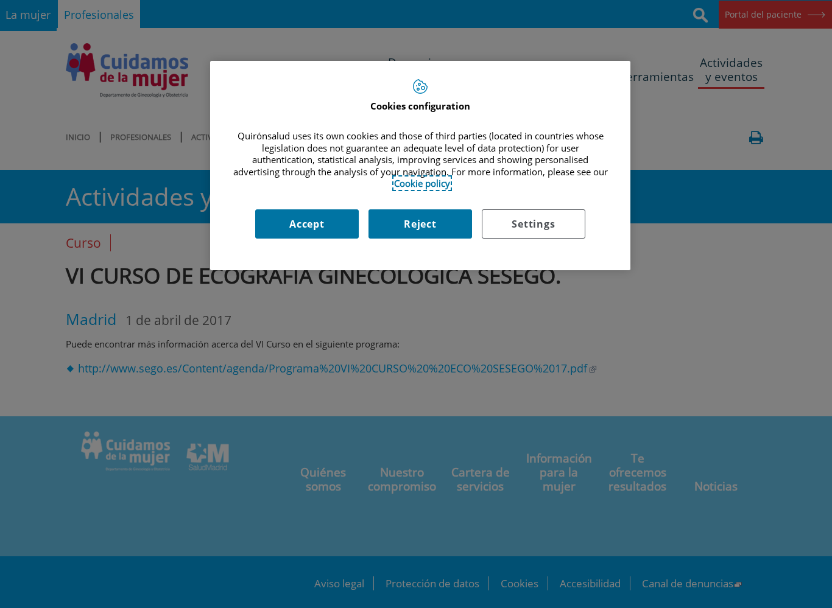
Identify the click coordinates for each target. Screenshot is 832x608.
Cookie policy (422, 183)
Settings (533, 224)
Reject (420, 224)
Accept (307, 224)
